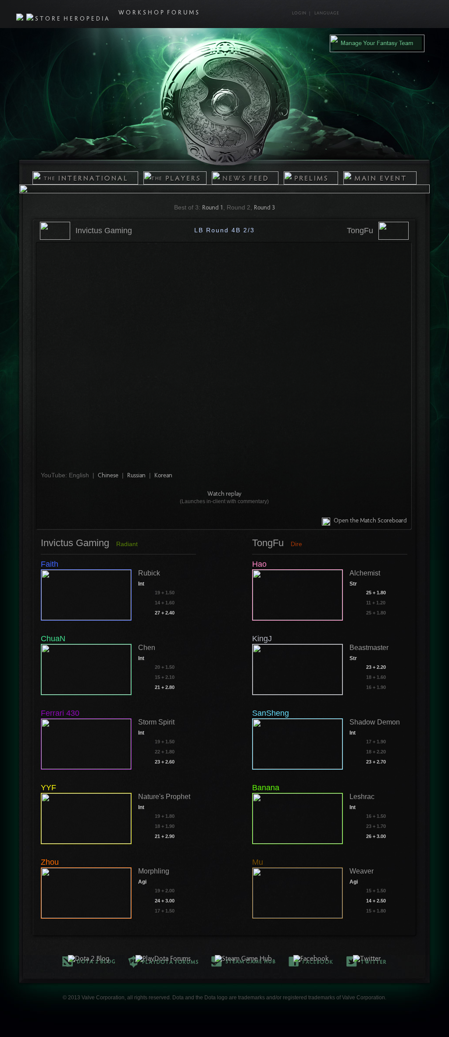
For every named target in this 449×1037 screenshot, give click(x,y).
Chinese (108, 476)
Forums (183, 13)
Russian (136, 476)
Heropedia (87, 19)
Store (48, 19)
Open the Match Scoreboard (370, 521)
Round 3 (264, 208)
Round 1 (212, 208)
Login (299, 13)
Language (326, 13)
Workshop (141, 13)
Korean (163, 476)
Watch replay (224, 494)
